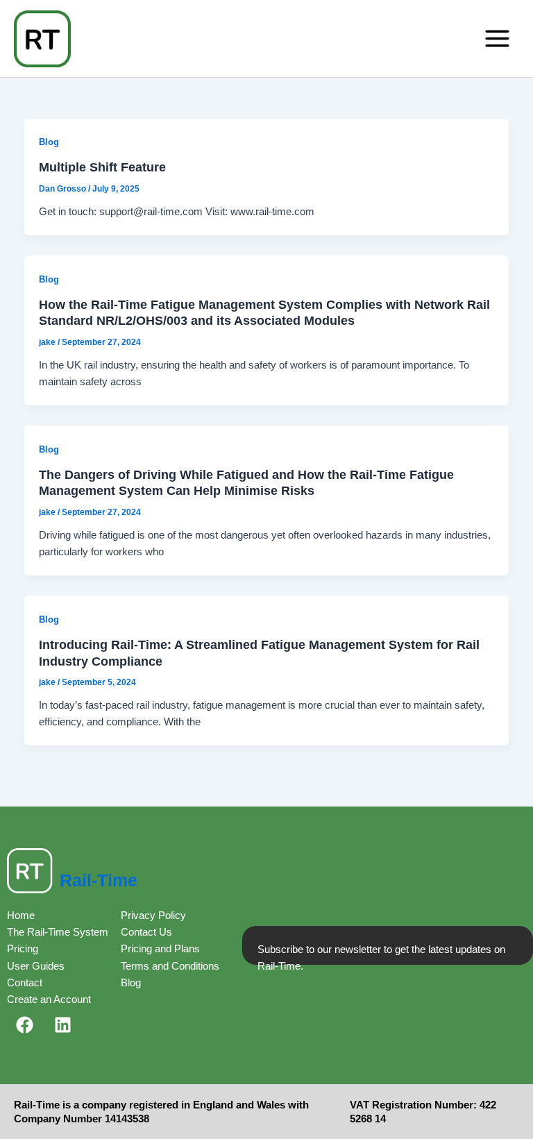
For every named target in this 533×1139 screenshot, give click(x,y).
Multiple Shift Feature (102, 167)
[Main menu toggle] (497, 38)
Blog (49, 142)
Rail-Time (98, 880)
